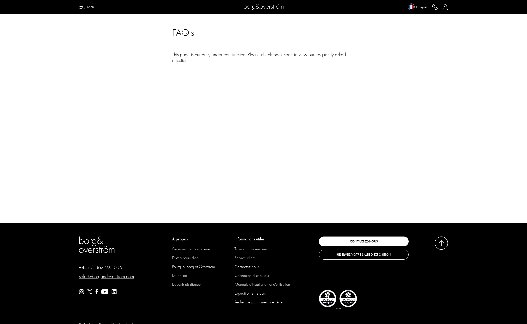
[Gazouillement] (89, 293)
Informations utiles (249, 239)
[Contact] (435, 7)
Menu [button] (91, 7)
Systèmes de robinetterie (191, 249)
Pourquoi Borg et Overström (193, 266)
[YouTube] (104, 293)
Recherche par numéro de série (258, 302)
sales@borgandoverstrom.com (106, 276)
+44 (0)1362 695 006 (100, 267)
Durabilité (179, 275)
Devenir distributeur (187, 284)
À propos (180, 239)
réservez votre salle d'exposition (363, 255)
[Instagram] (81, 293)
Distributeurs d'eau (186, 257)
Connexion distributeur (251, 275)
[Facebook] (97, 293)
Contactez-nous (246, 266)
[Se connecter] (445, 7)
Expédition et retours (250, 293)
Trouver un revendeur (250, 249)
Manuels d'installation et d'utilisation (262, 284)
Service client (244, 257)
